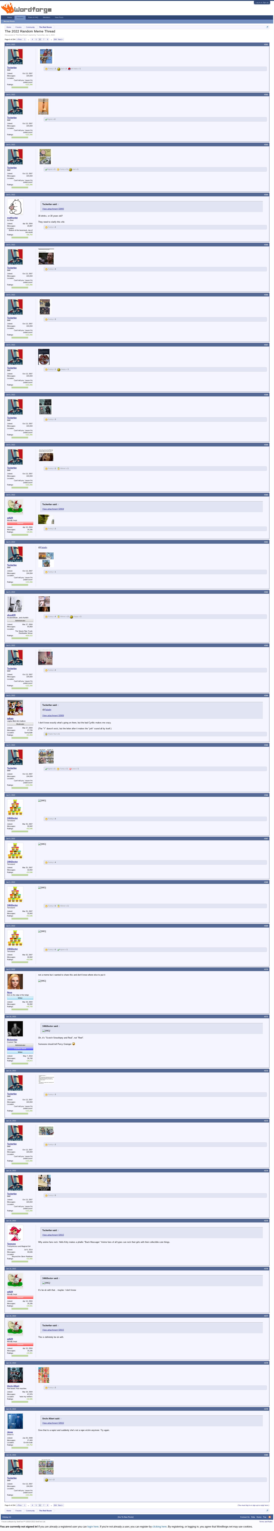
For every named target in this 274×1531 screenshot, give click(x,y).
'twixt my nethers (26, 1397)
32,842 (30, 826)
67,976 (30, 1394)
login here (93, 1526)
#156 (266, 295)
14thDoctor (12, 818)
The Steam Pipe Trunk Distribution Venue (24, 632)
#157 (266, 345)
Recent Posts (9, 21)
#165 (266, 745)
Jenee (10, 1432)
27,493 (30, 1440)
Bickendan (12, 1039)
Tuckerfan (41, 35)
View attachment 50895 (53, 209)
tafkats (10, 718)
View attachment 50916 (53, 1423)
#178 (266, 1363)
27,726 (30, 730)
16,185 (30, 530)
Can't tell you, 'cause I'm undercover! (23, 81)
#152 (266, 94)
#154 (266, 195)
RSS (270, 1517)
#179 (266, 1409)
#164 (266, 695)
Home (9, 17)
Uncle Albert (13, 1386)
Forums (20, 17)
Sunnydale (28, 733)
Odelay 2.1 (6, 1517)
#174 (266, 1171)
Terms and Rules (265, 1522)
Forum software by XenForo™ (24, 1522)
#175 (266, 1221)
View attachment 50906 (53, 715)
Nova (9, 992)
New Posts (59, 17)
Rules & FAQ (33, 17)
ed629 (10, 518)
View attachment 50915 (53, 1235)
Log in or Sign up (262, 2)
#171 (266, 1016)
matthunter (12, 218)
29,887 (30, 226)
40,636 (30, 1252)
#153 (266, 145)
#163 (266, 645)
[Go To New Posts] (126, 1517)
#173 (266, 1121)
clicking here (159, 1526)
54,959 (30, 627)
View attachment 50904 (53, 509)
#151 (266, 44)
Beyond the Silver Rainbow (22, 1256)
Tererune (11, 1244)
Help (253, 1517)
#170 (266, 969)
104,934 (29, 76)
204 (55, 39)
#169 (266, 926)
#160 (266, 495)
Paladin (43, 547)
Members (46, 17)
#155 (266, 245)
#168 (266, 882)
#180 (266, 1455)
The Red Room (22, 35)
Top (264, 1517)
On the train (28, 1442)
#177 (266, 1316)
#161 (266, 542)
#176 (266, 1269)
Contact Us (245, 1517)
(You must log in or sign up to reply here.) (253, 1505)
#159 (266, 445)
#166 (266, 795)
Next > (60, 39)
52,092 (30, 1004)
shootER (11, 615)
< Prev (19, 39)
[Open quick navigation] (267, 27)
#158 (266, 395)
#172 (266, 1071)
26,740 (30, 1058)
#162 (266, 592)
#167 (266, 839)
